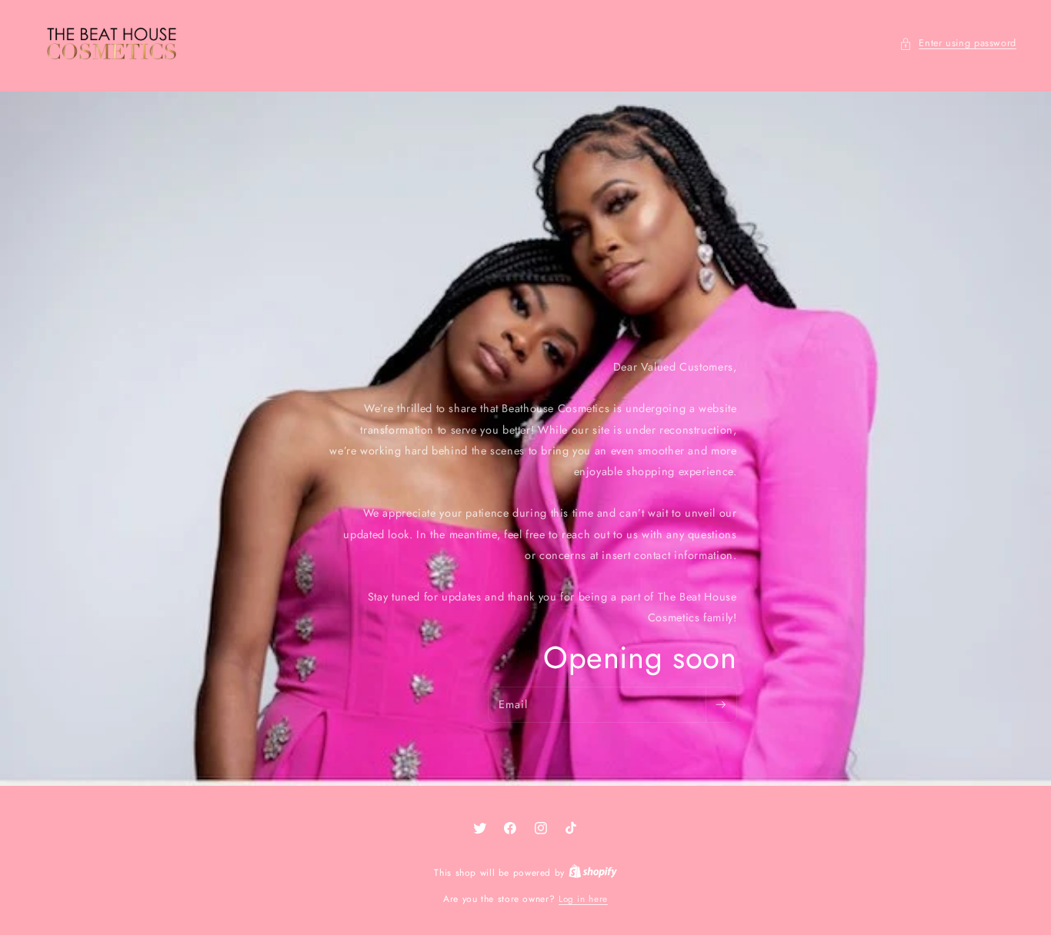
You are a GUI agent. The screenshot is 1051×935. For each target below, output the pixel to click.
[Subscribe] (721, 705)
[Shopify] (593, 872)
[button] (957, 44)
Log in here (583, 898)
